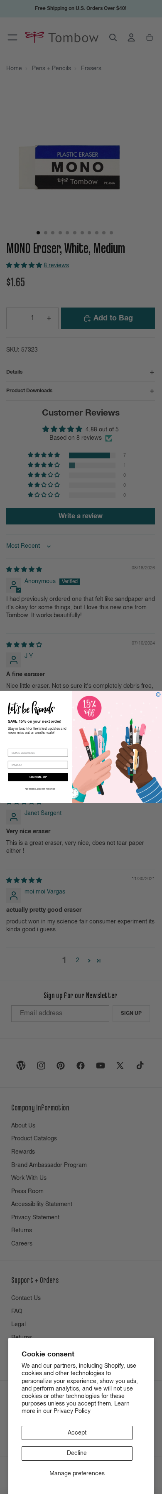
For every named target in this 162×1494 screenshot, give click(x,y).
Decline (77, 1453)
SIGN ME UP (38, 777)
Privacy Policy (72, 1411)
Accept (77, 1433)
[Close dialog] (158, 694)
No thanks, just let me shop (40, 789)
